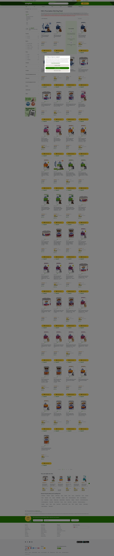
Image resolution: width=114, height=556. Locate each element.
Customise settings (57, 65)
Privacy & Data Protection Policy (56, 63)
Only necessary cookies (57, 70)
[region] (57, 64)
